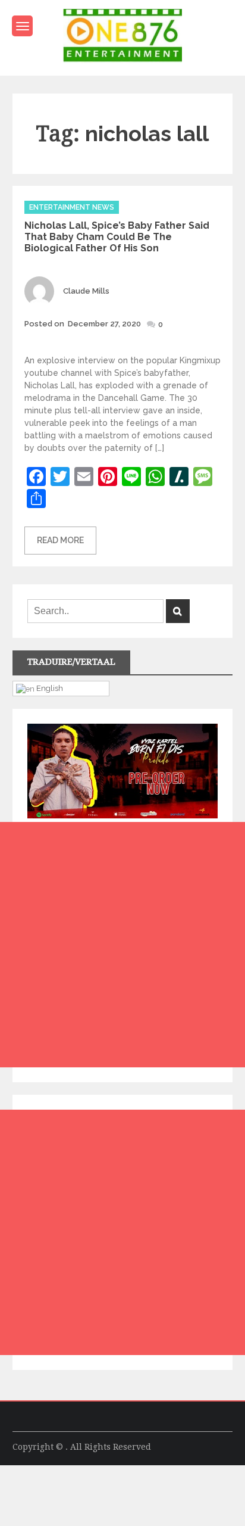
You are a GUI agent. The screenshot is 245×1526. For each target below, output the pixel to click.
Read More (60, 540)
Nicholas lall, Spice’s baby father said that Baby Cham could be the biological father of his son (116, 237)
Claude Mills (86, 290)
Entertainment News (71, 207)
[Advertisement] (122, 944)
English (48, 688)
